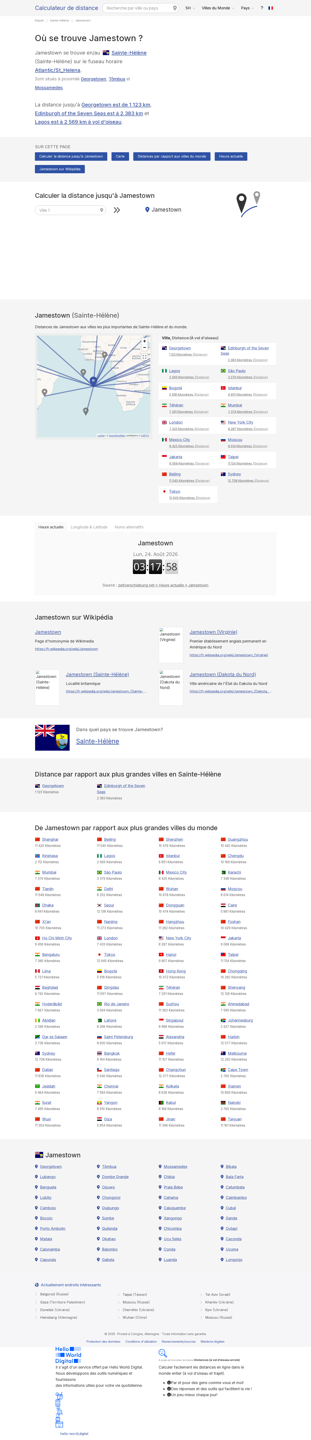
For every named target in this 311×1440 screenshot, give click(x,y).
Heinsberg (58, 1317)
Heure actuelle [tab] (50, 527)
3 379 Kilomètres (248, 377)
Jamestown (48, 632)
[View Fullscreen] (144, 357)
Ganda (231, 1218)
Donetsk (54, 1310)
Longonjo (234, 1259)
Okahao (109, 1239)
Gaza (62, 1302)
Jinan (170, 1119)
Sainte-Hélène (129, 53)
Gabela (108, 1259)
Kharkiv (219, 1302)
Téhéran (176, 405)
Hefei (170, 1053)
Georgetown (93, 78)
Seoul (109, 905)
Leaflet (101, 435)
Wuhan (172, 889)
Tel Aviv (217, 1294)
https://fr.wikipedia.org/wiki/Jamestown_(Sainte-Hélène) (107, 691)
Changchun (176, 1069)
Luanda (170, 1259)
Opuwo (108, 1187)
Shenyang (236, 987)
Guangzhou (238, 839)
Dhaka (48, 905)
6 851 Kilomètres (248, 394)
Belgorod (54, 1294)
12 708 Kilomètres (248, 480)
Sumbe (108, 1218)
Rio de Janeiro (116, 1004)
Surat (46, 1102)
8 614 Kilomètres (248, 446)
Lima (46, 971)
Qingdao (111, 987)
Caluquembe (175, 1208)
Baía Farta (235, 1177)
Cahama (171, 1197)
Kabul (171, 1102)
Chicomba (173, 1228)
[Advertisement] (217, 78)
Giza (108, 1119)
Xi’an (46, 921)
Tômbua (117, 78)
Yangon (110, 1102)
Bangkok (112, 1053)
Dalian (47, 1069)
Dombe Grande (115, 1177)
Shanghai (50, 839)
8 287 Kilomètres (248, 429)
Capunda (48, 1259)
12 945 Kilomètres (190, 498)
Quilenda (109, 1228)
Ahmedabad (238, 1004)
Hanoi (171, 954)
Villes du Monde (216, 8)
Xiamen (234, 1086)
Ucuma (232, 1249)
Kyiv (216, 1310)
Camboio (48, 1208)
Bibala (231, 1166)
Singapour (175, 1020)
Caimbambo (236, 1197)
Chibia (169, 1177)
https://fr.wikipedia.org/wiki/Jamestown (66, 649)
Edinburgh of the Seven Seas (245, 351)
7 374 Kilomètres (248, 411)
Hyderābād (52, 1004)
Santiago (112, 1069)
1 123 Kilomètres (188, 354)
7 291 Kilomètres (189, 411)
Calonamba (50, 1249)
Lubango (48, 1177)
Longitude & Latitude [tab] (89, 527)
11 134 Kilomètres (248, 463)
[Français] (271, 8)
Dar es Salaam (54, 1037)
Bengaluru (51, 954)
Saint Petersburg (118, 1037)
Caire (232, 905)
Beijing (175, 474)
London (176, 422)
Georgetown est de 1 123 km (115, 105)
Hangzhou (175, 921)
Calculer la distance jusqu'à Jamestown (71, 156)
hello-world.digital (74, 1434)
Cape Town (238, 1069)
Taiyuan (235, 1119)
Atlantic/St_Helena (57, 70)
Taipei (233, 457)
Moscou (235, 439)
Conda (169, 1249)
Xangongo (173, 1218)
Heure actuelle (231, 156)
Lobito (45, 1197)
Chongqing (237, 971)
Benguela (48, 1187)
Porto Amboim (52, 1228)
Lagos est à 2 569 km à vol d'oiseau (78, 122)
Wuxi (46, 1119)
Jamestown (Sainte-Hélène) (97, 674)
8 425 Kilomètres (189, 446)
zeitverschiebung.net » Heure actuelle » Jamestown (163, 585)
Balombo (110, 1249)
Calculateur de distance (66, 7)
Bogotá (175, 388)
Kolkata (172, 1086)
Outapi (231, 1228)
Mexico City (179, 439)
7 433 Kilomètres (189, 429)
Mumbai (235, 405)
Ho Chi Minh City (57, 938)
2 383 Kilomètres (248, 360)
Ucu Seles (172, 1239)
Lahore (110, 1020)
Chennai (111, 1086)
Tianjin (48, 889)
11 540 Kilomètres (189, 480)
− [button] (144, 347)
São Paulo (237, 371)
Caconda (234, 1239)
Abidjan (48, 1020)
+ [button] (144, 341)
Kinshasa (50, 855)
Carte (120, 156)
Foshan (234, 921)
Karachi (234, 872)
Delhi (108, 889)
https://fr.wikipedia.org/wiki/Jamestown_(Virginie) (229, 655)
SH (188, 8)
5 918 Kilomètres (189, 394)
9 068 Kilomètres (189, 463)
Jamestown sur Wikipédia (59, 169)
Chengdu (236, 855)
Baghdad (50, 987)
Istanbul (235, 388)
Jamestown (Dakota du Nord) (223, 674)
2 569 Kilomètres (189, 377)
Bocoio (46, 1218)
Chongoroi (111, 1197)
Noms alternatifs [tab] (129, 527)
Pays (245, 8)
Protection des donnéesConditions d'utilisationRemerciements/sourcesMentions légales (155, 1341)
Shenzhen (174, 839)
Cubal (231, 1208)
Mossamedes (49, 87)
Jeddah (48, 1086)
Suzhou (172, 1004)
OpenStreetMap (117, 435)
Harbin (233, 1037)
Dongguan (175, 905)
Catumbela (235, 1187)
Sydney (234, 474)
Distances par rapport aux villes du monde (172, 156)
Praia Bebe (173, 1187)
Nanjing (110, 921)
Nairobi (234, 1102)
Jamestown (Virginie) (213, 632)
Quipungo (110, 1208)
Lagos (174, 371)
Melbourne (237, 1053)
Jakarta (175, 457)
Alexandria (175, 1037)
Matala (46, 1239)
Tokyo (174, 491)
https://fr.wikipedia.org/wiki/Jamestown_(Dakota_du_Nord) (231, 691)
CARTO (145, 435)
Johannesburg (240, 1020)
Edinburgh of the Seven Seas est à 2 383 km (89, 113)
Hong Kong (176, 971)
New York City (240, 422)
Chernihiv (138, 1310)
